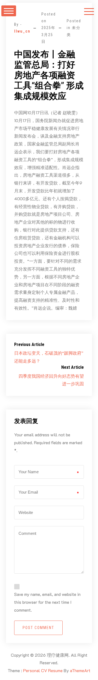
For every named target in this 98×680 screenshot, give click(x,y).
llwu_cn (22, 31)
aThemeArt (80, 670)
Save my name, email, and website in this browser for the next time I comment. (47, 602)
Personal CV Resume (43, 670)
